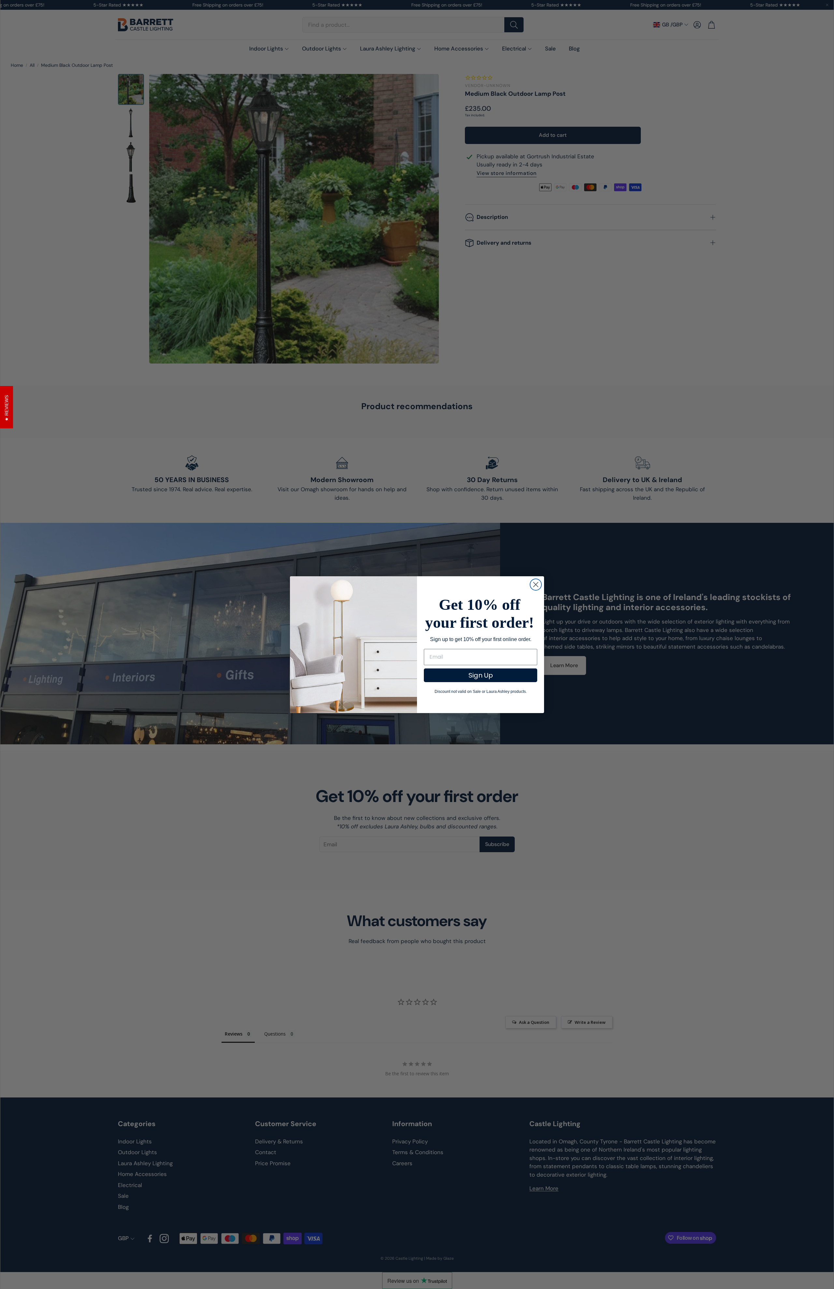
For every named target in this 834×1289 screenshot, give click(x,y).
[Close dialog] (535, 584)
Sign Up (480, 675)
